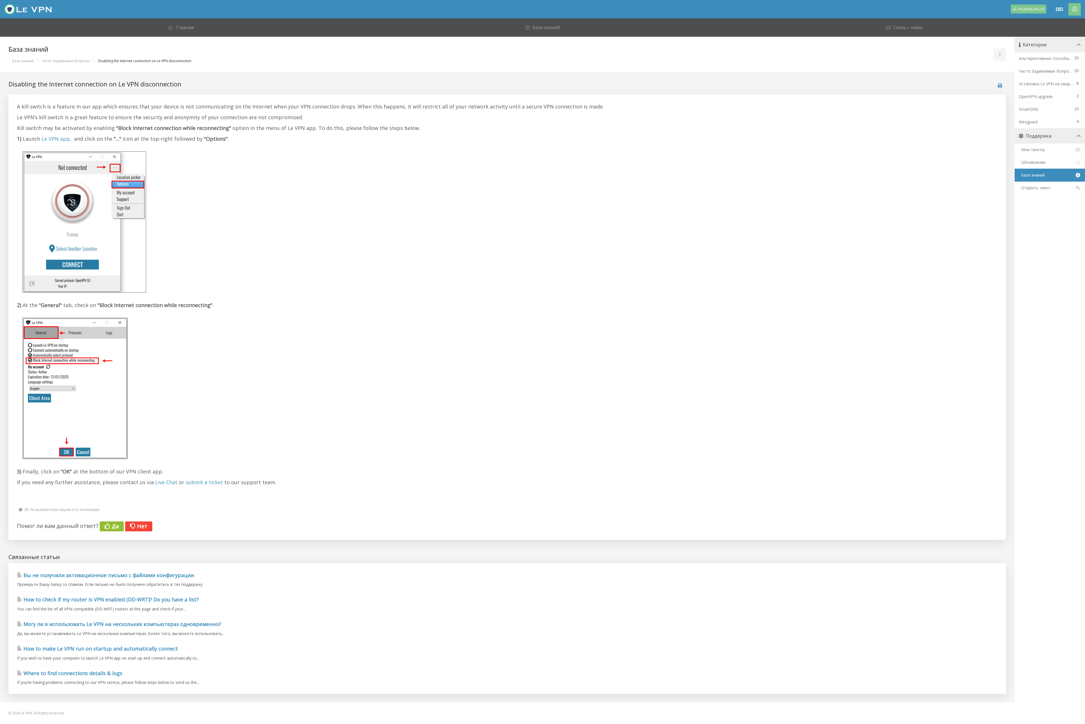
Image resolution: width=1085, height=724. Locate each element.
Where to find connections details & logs (72, 673)
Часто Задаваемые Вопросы (66, 60)
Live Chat (166, 482)
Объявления (1032, 162)
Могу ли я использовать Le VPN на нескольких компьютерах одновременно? (121, 624)
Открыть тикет (1034, 187)
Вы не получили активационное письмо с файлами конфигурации (108, 575)
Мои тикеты (1032, 149)
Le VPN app (56, 138)
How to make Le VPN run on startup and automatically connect (100, 648)
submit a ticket (204, 482)
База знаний (23, 60)
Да (114, 526)
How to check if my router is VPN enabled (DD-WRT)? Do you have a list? (110, 599)
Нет (141, 526)
